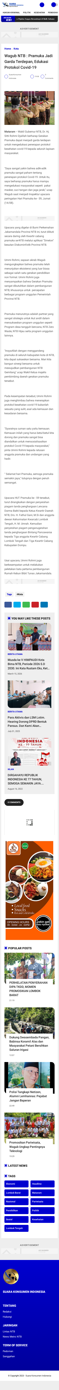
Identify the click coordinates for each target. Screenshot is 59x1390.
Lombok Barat (13, 1192)
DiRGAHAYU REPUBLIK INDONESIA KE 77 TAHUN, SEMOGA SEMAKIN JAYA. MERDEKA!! (25, 779)
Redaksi (7, 1311)
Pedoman (8, 1351)
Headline (37, 1183)
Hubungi (7, 1316)
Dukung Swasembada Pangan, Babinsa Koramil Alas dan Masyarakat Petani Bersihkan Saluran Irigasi (29, 1044)
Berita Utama (15, 654)
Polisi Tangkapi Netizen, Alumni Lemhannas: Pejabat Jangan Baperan (28, 1096)
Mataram (37, 1192)
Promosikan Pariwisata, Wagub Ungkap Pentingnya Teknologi (27, 1146)
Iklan (11, 769)
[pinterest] (35, 605)
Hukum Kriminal (11, 12)
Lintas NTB (9, 1331)
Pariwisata (37, 1201)
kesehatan (37, 1219)
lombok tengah (14, 1228)
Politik (27, 12)
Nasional (10, 1201)
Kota (16, 48)
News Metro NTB (12, 1336)
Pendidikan (12, 1210)
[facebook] (8, 605)
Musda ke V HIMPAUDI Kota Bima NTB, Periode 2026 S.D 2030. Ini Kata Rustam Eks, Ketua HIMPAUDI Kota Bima (29, 664)
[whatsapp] (26, 605)
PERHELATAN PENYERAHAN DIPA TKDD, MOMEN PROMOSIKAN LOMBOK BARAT (28, 989)
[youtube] (17, 1298)
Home (7, 48)
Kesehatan (39, 12)
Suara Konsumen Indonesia (38, 1375)
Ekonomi (10, 1183)
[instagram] (13, 1298)
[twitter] (17, 605)
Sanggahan (9, 1356)
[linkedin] (44, 605)
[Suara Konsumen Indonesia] (12, 7)
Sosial (9, 1219)
